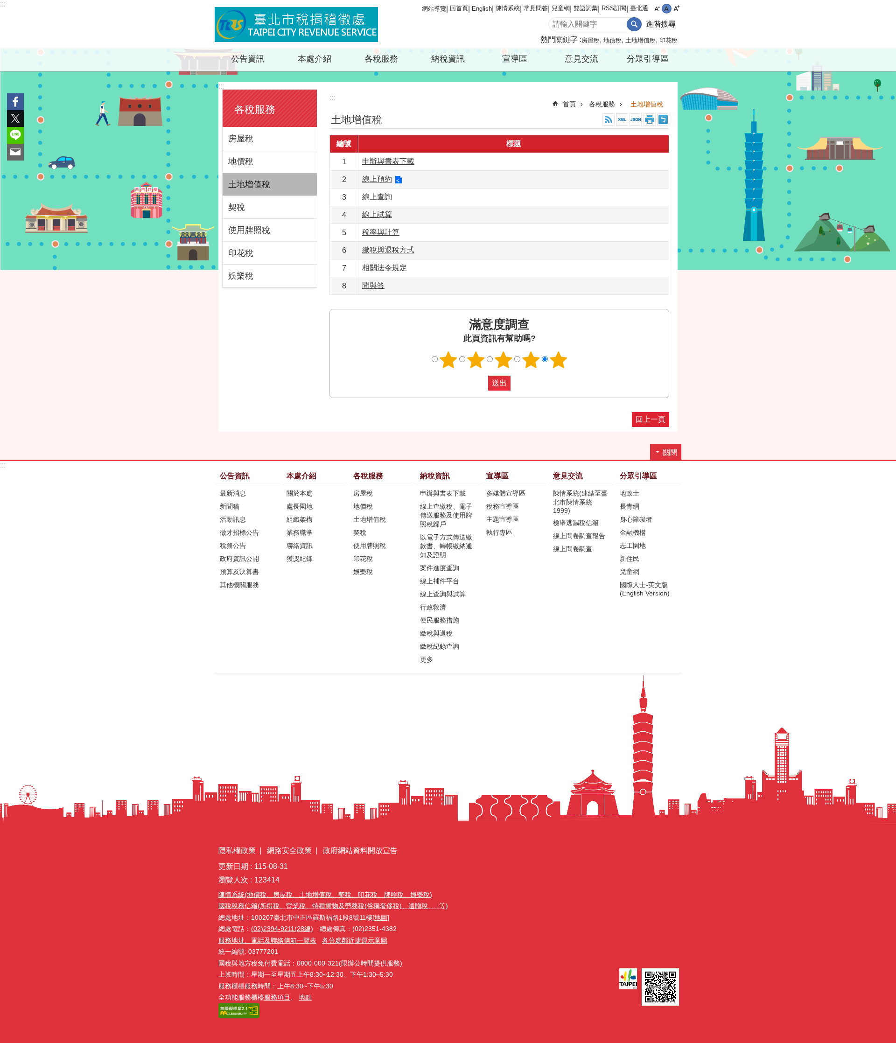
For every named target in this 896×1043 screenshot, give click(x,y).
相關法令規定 (384, 268)
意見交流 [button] (581, 58)
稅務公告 (233, 545)
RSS (608, 119)
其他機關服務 (239, 584)
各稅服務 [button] (381, 58)
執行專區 (499, 532)
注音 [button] (663, 119)
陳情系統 (508, 8)
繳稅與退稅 (436, 633)
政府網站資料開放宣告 (360, 850)
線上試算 (377, 214)
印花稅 (668, 40)
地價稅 (612, 40)
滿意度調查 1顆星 (448, 360)
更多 (426, 659)
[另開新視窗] (628, 978)
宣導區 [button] (514, 58)
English (482, 8)
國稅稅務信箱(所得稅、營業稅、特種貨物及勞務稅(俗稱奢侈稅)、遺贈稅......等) (333, 906)
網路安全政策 (289, 850)
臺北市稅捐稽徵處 (296, 24)
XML (622, 119)
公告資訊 (235, 476)
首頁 (569, 104)
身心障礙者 (636, 519)
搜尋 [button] (634, 24)
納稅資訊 (435, 476)
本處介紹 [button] (314, 58)
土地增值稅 (640, 40)
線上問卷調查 (572, 549)
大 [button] (676, 9)
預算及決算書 (239, 571)
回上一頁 (650, 419)
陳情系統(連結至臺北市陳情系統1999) (580, 502)
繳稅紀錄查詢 (439, 646)
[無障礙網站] (238, 1015)
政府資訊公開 (239, 558)
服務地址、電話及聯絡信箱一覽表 (267, 940)
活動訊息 (233, 519)
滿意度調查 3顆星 (503, 360)
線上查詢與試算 (443, 594)
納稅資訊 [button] (448, 58)
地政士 (629, 493)
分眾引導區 (638, 476)
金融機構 (633, 532)
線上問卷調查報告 (579, 535)
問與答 (373, 285)
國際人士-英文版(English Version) (645, 589)
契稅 (236, 207)
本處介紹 (301, 476)
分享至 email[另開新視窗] (15, 152)
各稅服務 (602, 104)
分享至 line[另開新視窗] (15, 135)
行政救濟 (433, 607)
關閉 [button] (670, 452)
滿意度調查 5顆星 (558, 360)
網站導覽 (434, 8)
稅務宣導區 (502, 506)
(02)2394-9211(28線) (282, 928)
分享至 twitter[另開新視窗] (15, 118)
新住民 (629, 558)
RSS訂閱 (614, 8)
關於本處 (300, 493)
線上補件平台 (439, 581)
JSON (636, 119)
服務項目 (277, 997)
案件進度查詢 (439, 568)
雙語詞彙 (586, 8)
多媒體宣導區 (505, 493)
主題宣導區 (502, 519)
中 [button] (667, 9)
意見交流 (568, 476)
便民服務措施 (439, 620)
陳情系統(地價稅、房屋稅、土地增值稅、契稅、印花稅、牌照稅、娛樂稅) (325, 894)
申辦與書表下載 (388, 161)
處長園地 (300, 506)
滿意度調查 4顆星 (531, 360)
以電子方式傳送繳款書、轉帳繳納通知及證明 (446, 546)
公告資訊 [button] (248, 58)
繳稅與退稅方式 (388, 250)
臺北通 (639, 8)
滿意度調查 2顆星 (476, 360)
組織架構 (300, 519)
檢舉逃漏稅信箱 (576, 522)
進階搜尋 (661, 24)
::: (3, 4)
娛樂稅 (240, 275)
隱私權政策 (237, 850)
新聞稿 (229, 506)
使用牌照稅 (249, 230)
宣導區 (497, 476)
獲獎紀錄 (300, 558)
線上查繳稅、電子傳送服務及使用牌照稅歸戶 (446, 515)
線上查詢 (377, 197)
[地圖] (380, 917)
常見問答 (536, 8)
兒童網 (561, 8)
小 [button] (657, 9)
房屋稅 (590, 40)
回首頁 (459, 8)
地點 (305, 997)
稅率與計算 (380, 232)
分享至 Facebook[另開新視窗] (15, 101)
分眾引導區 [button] (648, 58)
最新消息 (233, 493)
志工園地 (633, 545)
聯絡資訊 (300, 545)
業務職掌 (300, 532)
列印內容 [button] (650, 119)
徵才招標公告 (239, 532)
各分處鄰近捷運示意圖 (354, 940)
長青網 (629, 506)
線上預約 (377, 179)
